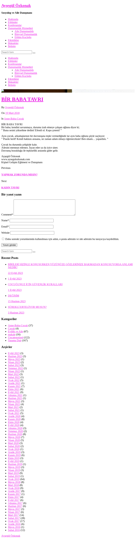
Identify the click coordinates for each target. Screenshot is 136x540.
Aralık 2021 (14, 383)
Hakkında (13, 19)
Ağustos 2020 (15, 428)
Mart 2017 (13, 515)
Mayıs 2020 (14, 437)
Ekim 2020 (14, 422)
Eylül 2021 (14, 392)
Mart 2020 (13, 443)
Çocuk (11, 328)
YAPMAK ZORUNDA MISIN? (19, 174)
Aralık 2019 (14, 452)
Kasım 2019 (14, 455)
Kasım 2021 (14, 386)
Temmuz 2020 (15, 431)
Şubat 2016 (14, 530)
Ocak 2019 (14, 479)
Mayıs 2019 (14, 467)
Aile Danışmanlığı (24, 31)
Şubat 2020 (14, 446)
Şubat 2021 (14, 410)
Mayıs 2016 (14, 527)
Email (5, 226)
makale (11, 334)
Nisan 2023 (14, 362)
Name (5, 220)
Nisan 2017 (14, 512)
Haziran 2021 (15, 398)
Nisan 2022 (14, 371)
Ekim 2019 (14, 458)
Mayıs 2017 (14, 509)
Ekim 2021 (14, 389)
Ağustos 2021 (15, 395)
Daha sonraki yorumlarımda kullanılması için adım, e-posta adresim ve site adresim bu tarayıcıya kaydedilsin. (62, 239)
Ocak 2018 (14, 488)
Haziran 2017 (15, 506)
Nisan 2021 (14, 404)
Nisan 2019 (14, 470)
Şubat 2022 (14, 377)
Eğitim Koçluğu (23, 37)
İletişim (12, 46)
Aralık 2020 (14, 416)
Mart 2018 (13, 485)
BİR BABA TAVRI (22, 99)
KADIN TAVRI (10, 187)
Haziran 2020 (15, 434)
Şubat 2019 (14, 476)
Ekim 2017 (14, 497)
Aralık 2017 (14, 491)
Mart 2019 (13, 473)
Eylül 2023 (14, 353)
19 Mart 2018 (12, 113)
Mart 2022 (13, 374)
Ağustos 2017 (15, 503)
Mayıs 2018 (14, 482)
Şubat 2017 (14, 518)
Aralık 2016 (14, 524)
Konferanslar (15, 25)
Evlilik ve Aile (15, 331)
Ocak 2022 (14, 380)
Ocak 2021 (14, 413)
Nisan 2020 (14, 440)
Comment (7, 214)
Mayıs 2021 (14, 401)
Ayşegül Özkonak (16, 5)
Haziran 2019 (15, 464)
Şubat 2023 (14, 365)
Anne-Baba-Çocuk (14, 118)
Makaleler (13, 43)
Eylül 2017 (14, 500)
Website (5, 232)
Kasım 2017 (14, 494)
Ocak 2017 (14, 521)
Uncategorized (15, 337)
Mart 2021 (13, 407)
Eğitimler (13, 22)
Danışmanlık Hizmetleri (20, 28)
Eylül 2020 (14, 425)
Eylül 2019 (14, 461)
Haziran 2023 (15, 356)
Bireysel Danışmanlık (26, 34)
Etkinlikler (13, 40)
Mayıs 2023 (14, 359)
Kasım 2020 (14, 419)
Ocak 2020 (14, 449)
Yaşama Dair (14, 340)
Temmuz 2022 (15, 368)
